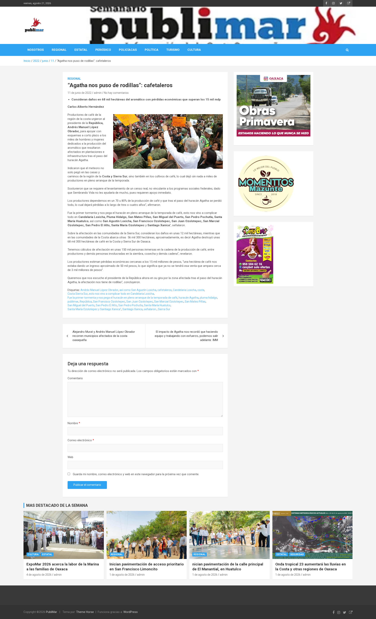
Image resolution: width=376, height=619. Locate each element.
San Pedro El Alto (106, 305)
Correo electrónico (81, 440)
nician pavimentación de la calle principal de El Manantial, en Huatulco (227, 566)
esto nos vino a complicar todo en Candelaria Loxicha (121, 293)
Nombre (74, 423)
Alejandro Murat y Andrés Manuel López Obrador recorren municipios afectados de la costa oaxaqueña (103, 336)
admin (98, 92)
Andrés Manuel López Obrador (99, 290)
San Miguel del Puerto (81, 305)
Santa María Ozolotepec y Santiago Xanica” (94, 309)
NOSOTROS (35, 50)
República (86, 301)
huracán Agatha (189, 297)
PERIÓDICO (103, 50)
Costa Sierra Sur (78, 293)
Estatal (47, 554)
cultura (33, 554)
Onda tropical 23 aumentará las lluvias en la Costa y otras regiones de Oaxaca (310, 566)
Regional (74, 78)
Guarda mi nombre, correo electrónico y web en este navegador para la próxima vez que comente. (136, 474)
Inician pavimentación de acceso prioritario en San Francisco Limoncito (146, 566)
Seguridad (297, 554)
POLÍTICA (151, 50)
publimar (73, 301)
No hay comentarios (116, 92)
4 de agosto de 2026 (39, 574)
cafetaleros (164, 290)
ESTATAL (81, 50)
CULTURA (194, 50)
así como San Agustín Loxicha (137, 290)
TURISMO (173, 50)
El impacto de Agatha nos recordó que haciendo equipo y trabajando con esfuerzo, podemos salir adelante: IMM (186, 336)
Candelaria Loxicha (184, 290)
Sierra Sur (164, 309)
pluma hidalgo (208, 297)
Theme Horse (85, 612)
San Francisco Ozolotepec (109, 301)
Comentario (75, 378)
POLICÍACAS (128, 50)
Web (70, 457)
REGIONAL (59, 50)
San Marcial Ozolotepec (168, 301)
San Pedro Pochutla (130, 305)
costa (200, 290)
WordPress (130, 612)
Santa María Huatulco (157, 305)
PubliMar (51, 612)
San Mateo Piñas (195, 301)
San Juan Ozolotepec (139, 301)
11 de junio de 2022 (79, 92)
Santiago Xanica (132, 309)
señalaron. (150, 309)
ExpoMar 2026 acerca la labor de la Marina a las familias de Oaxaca (62, 566)
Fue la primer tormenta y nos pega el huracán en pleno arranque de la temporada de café (122, 297)
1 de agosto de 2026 (122, 574)
